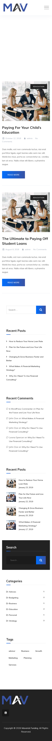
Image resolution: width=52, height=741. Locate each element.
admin (29, 138)
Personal (13, 615)
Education (38, 86)
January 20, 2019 (26, 515)
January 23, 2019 (26, 487)
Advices (12, 592)
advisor (12, 651)
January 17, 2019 (26, 529)
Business (13, 603)
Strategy (13, 621)
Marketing (13, 658)
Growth (38, 651)
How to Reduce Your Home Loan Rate (26, 341)
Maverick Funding (30, 728)
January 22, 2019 (26, 501)
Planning (27, 658)
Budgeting (13, 597)
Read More (13, 175)
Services (12, 665)
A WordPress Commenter (21, 409)
